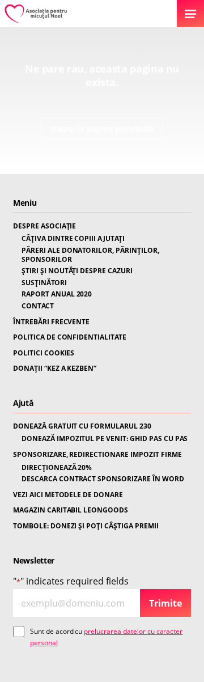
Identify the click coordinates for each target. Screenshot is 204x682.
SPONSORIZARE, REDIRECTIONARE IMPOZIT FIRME (97, 454)
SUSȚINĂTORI (44, 282)
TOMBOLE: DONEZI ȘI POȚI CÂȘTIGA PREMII (86, 526)
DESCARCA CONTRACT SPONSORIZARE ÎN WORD (103, 479)
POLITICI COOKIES (43, 353)
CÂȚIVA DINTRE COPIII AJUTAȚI (73, 238)
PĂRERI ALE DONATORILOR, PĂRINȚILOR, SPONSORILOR (90, 255)
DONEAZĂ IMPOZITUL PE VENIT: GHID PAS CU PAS (105, 438)
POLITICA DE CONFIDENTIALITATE (69, 337)
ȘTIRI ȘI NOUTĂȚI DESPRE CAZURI (77, 271)
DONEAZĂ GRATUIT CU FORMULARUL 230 (82, 426)
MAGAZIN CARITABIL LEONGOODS (70, 510)
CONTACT (38, 306)
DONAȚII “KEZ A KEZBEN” (54, 368)
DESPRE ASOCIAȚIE (44, 226)
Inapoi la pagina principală (102, 128)
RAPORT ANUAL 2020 (57, 294)
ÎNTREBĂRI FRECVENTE (51, 322)
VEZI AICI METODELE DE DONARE (68, 494)
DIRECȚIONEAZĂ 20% (57, 467)
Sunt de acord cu (106, 636)
